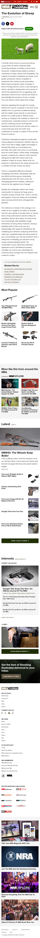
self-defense (27, 262)
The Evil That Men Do (12, 279)
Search (3, 707)
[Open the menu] (36, 7)
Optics (3, 735)
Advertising (4, 696)
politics (19, 262)
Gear (2, 730)
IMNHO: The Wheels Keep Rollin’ (17, 454)
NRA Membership (6, 763)
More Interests (20, 559)
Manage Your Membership (9, 771)
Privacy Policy (5, 929)
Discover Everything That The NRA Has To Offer (18, 895)
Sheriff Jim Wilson (9, 563)
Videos (3, 741)
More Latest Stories (25, 541)
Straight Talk (7, 593)
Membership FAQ (6, 768)
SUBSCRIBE (11, 676)
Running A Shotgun (11, 282)
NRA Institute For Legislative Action (12, 753)
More (13, 425)
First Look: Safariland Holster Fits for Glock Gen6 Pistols (12, 525)
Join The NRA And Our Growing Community (18, 869)
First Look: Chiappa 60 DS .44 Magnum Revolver (12, 500)
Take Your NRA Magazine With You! (15, 843)
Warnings (3, 932)
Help (2, 704)
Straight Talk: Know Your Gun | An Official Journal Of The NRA (18, 589)
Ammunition (5, 727)
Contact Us (4, 698)
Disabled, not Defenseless (14, 274)
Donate (25, 2)
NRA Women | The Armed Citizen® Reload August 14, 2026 (9, 392)
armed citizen (16, 593)
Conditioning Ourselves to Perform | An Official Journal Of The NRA (29, 411)
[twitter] (7, 22)
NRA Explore (5, 756)
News (3, 469)
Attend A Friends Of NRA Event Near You (17, 922)
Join (14, 2)
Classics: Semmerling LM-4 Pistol (11, 487)
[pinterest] (12, 22)
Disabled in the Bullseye (13, 277)
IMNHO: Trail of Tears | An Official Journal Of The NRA (9, 410)
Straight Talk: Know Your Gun (12, 511)
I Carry (4, 624)
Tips (2, 19)
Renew (19, 2)
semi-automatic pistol (28, 593)
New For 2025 (5, 724)
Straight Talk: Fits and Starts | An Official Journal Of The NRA (29, 392)
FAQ (2, 701)
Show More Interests (25, 651)
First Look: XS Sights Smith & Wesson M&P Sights (12, 475)
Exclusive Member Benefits (9, 765)
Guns (3, 732)
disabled (14, 262)
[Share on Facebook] (3, 22)
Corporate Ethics (25, 929)
